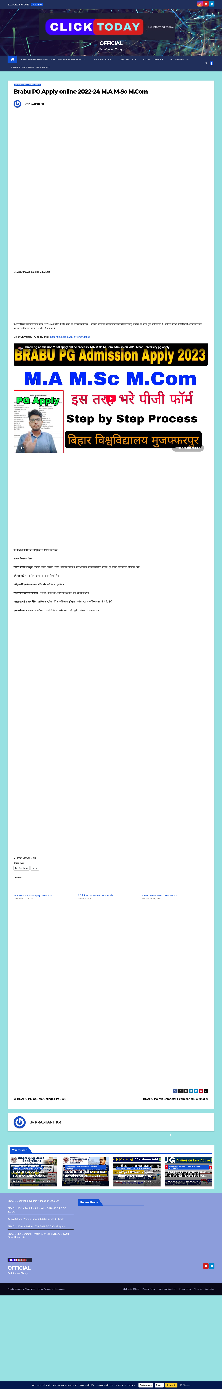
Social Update (153, 59)
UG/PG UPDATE (127, 59)
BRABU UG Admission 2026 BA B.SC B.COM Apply (187, 1176)
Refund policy (185, 1289)
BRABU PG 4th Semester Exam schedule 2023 (174, 1098)
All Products (179, 59)
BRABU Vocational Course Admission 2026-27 (29, 1176)
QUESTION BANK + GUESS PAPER (27, 85)
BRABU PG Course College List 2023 (41, 1098)
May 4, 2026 (177, 1181)
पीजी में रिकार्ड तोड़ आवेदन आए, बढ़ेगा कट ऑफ (95, 895)
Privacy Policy (148, 1289)
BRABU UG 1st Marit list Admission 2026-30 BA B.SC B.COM (85, 1176)
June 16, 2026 (23, 1181)
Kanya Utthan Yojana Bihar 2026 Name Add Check (135, 1176)
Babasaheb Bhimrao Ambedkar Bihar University (53, 59)
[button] (206, 63)
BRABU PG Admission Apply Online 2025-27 (35, 895)
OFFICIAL (111, 43)
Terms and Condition (167, 1289)
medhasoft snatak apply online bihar (133, 1168)
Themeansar (59, 1289)
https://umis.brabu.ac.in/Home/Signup (70, 337)
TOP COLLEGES (101, 59)
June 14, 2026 (75, 1181)
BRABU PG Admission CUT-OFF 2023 (160, 895)
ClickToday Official (131, 1289)
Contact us (209, 1289)
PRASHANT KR (36, 103)
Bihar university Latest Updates (28, 1168)
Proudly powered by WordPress (22, 1289)
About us (198, 1289)
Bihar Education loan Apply (30, 67)
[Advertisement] (104, 170)
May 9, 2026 (125, 1181)
